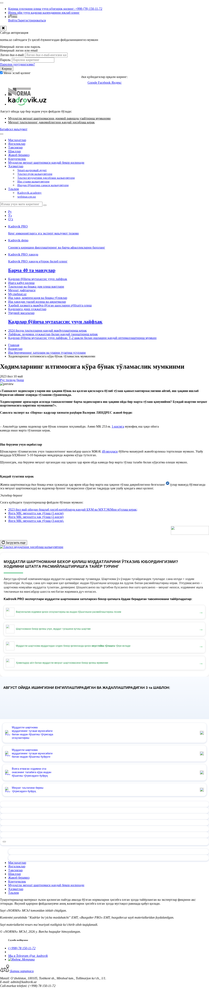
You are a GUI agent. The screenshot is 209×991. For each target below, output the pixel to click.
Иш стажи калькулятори (33, 181)
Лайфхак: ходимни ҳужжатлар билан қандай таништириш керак (53, 334)
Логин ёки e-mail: (12, 55)
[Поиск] (45, 205)
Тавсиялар (15, 147)
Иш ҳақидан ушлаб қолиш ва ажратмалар (37, 301)
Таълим (13, 189)
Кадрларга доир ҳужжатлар (27, 309)
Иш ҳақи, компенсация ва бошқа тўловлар (37, 298)
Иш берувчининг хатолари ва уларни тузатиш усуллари (47, 352)
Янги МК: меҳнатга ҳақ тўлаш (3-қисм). (36, 521)
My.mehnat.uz (17, 294)
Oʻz (10, 219)
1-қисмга (118, 426)
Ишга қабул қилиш (21, 283)
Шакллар (14, 151)
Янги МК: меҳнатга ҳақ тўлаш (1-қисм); (36, 513)
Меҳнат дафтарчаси (22, 290)
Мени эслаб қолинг (17, 73)
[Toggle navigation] (1, 2)
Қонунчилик (17, 159)
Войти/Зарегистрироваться (27, 20)
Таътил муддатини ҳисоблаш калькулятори (46, 177)
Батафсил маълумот (13, 129)
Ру (10, 211)
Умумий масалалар (21, 313)
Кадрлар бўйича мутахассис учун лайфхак (37, 279)
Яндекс (116, 82)
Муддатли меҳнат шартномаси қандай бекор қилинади (46, 162)
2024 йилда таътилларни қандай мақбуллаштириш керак (47, 330)
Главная (13, 345)
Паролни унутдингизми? (17, 64)
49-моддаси (110, 451)
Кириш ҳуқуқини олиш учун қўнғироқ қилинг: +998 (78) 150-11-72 (55, 8)
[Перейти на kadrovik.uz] (27, 104)
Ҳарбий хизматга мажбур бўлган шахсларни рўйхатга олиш (50, 305)
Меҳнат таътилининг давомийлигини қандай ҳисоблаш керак (51, 122)
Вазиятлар (15, 348)
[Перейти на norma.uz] (19, 94)
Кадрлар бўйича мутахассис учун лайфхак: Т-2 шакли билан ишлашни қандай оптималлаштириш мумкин (82, 338)
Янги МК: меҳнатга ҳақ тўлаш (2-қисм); (36, 517)
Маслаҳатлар (17, 140)
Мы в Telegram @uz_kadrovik (28, 955)
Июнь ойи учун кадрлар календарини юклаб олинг (44, 12)
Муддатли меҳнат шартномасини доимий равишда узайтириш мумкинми (59, 118)
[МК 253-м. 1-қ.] (167, 484)
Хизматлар (15, 166)
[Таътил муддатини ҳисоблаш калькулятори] (31, 547)
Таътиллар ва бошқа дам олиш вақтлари (36, 286)
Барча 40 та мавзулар (31, 270)
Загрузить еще (15, 542)
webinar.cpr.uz (26, 196)
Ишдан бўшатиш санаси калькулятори (43, 185)
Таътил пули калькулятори (34, 174)
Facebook (104, 82)
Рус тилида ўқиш (12, 380)
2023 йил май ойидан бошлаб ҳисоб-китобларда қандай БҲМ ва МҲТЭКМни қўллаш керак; (72, 509)
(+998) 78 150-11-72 (22, 948)
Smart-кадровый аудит (32, 170)
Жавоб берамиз (18, 155)
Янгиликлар (16, 143)
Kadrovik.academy (29, 192)
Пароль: (5, 60)
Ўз (10, 215)
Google (93, 82)
